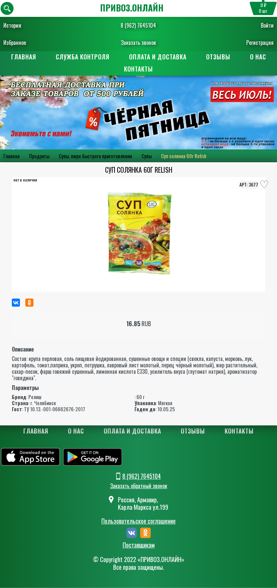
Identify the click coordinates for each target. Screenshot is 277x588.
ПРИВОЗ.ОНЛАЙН (131, 7)
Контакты (138, 68)
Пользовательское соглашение (138, 520)
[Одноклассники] (29, 303)
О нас (258, 56)
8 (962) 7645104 (138, 25)
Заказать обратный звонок (138, 486)
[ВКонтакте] (16, 303)
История (12, 25)
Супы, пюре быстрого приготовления (95, 156)
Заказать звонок (138, 42)
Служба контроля (82, 56)
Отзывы (218, 56)
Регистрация (260, 42)
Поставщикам (139, 545)
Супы (147, 156)
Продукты (39, 156)
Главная (23, 56)
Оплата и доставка (157, 56)
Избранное (14, 42)
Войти (267, 25)
